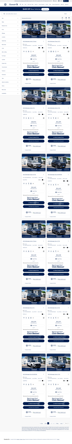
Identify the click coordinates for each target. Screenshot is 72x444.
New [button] (22, 4)
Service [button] (47, 4)
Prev (45, 423)
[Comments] (43, 51)
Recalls (58, 439)
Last (61, 423)
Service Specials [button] (41, 4)
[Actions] (43, 41)
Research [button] (66, 4)
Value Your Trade (30, 4)
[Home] (20, 4)
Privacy (24, 439)
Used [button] (25, 4)
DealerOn (18, 439)
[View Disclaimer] (33, 51)
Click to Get (45, 9)
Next (57, 423)
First (41, 423)
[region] (33, 63)
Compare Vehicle (28, 83)
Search (65, 13)
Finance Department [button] (56, 4)
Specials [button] (36, 4)
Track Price (34, 59)
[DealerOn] (7, 439)
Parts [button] (50, 4)
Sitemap (21, 439)
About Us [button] (62, 4)
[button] (44, 29)
